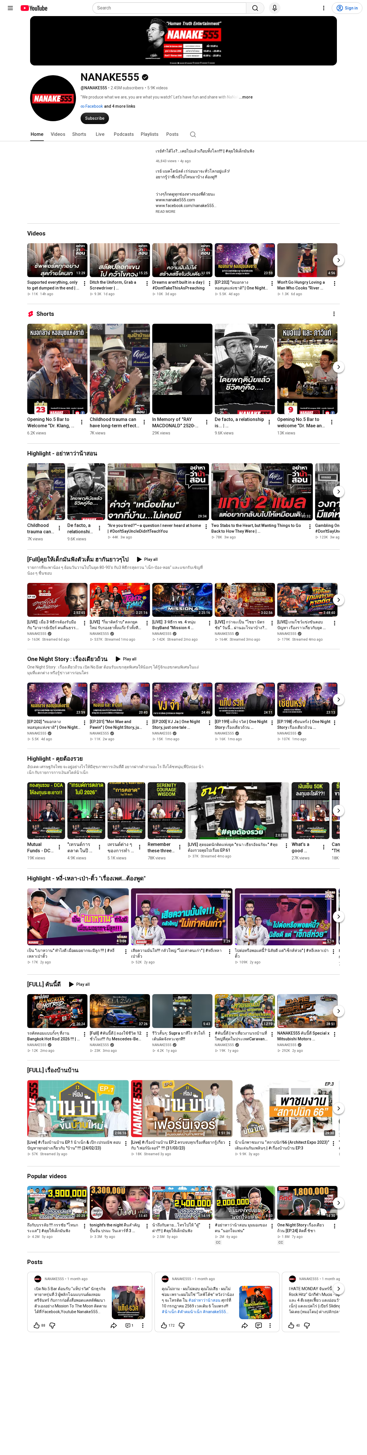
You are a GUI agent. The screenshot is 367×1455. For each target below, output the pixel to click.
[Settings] (323, 8)
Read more (165, 212)
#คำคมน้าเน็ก (189, 1311)
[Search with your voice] (274, 8)
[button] (165, 211)
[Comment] (258, 1325)
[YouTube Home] (33, 8)
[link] (89, 1304)
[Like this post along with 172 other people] (164, 1325)
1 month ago (77, 1279)
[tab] (37, 134)
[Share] (114, 1325)
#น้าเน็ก (169, 1311)
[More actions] (84, 283)
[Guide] (10, 8)
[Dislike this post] (52, 1325)
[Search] (255, 8)
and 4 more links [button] (119, 106)
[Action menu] (143, 1325)
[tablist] (183, 134)
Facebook (94, 106)
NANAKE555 (36, 634)
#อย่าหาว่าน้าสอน (204, 1300)
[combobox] (171, 8)
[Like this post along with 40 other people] (291, 1325)
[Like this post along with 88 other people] (36, 1325)
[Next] (338, 260)
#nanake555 (214, 1311)
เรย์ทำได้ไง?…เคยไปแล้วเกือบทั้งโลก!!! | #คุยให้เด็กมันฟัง (205, 151)
